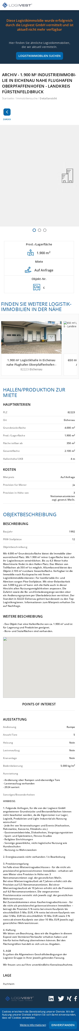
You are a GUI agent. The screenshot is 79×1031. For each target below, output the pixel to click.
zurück (7, 119)
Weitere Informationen (33, 1025)
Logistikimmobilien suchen (39, 56)
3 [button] (44, 230)
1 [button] (34, 230)
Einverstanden (63, 1025)
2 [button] (39, 230)
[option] (39, 176)
